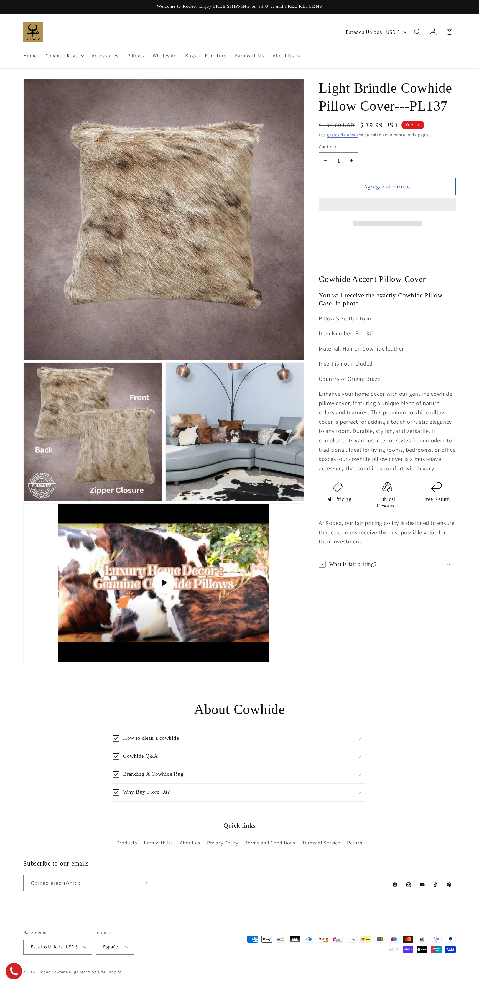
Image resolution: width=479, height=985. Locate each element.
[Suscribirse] (145, 883)
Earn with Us (158, 842)
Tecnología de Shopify (100, 971)
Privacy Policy (222, 842)
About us (190, 842)
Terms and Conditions (270, 842)
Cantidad (328, 147)
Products (126, 842)
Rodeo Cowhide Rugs (58, 971)
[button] (387, 206)
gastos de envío (342, 134)
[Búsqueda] (418, 32)
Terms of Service (321, 842)
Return (355, 842)
